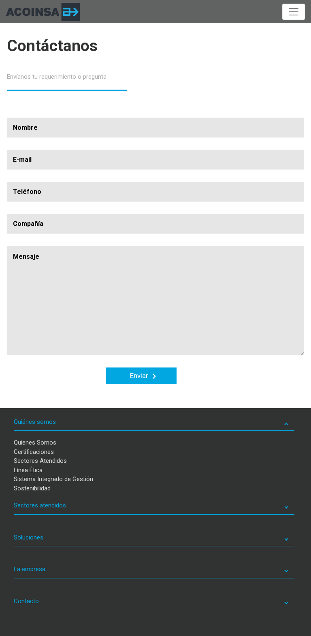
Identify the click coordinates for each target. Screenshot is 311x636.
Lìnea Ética (28, 470)
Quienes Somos (35, 442)
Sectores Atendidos (40, 460)
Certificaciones (34, 452)
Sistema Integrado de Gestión (53, 479)
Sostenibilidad (32, 488)
